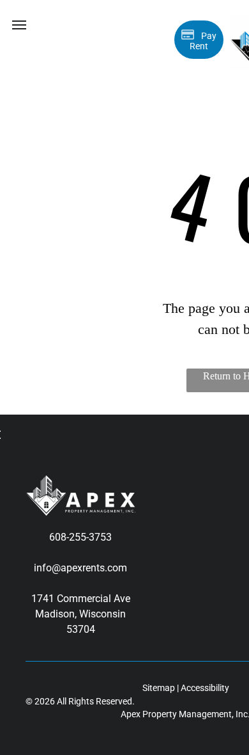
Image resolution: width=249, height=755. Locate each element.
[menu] (19, 25)
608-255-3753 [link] (80, 537)
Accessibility (205, 688)
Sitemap (158, 688)
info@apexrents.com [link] (80, 568)
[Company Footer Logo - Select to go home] (80, 483)
